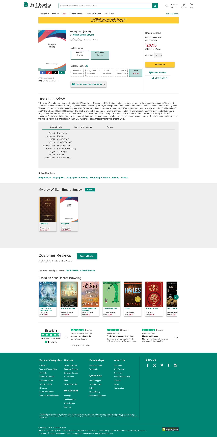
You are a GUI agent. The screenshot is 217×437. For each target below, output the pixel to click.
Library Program (95, 365)
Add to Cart (160, 64)
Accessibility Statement (137, 430)
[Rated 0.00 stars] (76, 40)
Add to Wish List (159, 73)
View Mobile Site (70, 384)
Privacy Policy (55, 430)
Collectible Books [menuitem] (93, 14)
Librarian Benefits (71, 373)
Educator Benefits (71, 369)
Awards (110, 127)
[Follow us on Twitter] (155, 365)
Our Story (118, 365)
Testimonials (119, 388)
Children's (43, 365)
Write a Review (87, 256)
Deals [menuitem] (64, 14)
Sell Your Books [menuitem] (172, 14)
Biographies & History (77, 177)
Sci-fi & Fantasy (45, 384)
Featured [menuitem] (43, 14)
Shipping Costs (95, 384)
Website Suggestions (97, 396)
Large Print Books (46, 392)
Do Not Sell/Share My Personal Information (80, 430)
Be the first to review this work (80, 270)
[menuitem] (174, 5)
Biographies (59, 177)
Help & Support (95, 381)
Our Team (118, 373)
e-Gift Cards (69, 377)
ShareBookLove (70, 365)
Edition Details (56, 127)
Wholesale (93, 369)
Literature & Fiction (47, 377)
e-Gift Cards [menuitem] (109, 14)
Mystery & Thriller (46, 380)
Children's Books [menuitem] (76, 14)
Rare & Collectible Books (49, 395)
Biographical (44, 177)
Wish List (67, 407)
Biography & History (100, 177)
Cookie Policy (104, 430)
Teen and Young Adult (48, 369)
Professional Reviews (83, 127)
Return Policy (94, 392)
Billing (91, 388)
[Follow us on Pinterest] (162, 365)
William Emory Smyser (83, 35)
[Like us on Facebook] (148, 365)
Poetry (124, 177)
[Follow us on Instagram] (176, 365)
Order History (69, 403)
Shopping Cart (70, 399)
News (116, 384)
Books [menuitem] (54, 14)
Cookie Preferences (118, 430)
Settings (67, 396)
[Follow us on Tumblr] (169, 365)
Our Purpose (119, 369)
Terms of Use (43, 430)
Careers (117, 380)
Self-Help (43, 373)
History (115, 177)
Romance (43, 388)
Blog (66, 380)
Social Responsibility (122, 377)
